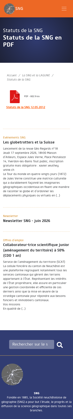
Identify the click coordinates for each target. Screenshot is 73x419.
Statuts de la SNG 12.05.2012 (25, 107)
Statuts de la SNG (23, 30)
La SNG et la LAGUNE (36, 75)
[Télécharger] (14, 96)
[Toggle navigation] (64, 9)
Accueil (11, 75)
